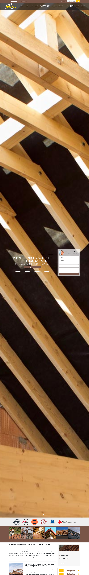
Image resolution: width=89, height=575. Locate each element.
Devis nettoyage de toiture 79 (54, 6)
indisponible (13, 1)
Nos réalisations (32, 267)
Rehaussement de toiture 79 (43, 6)
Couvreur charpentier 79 (77, 6)
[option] (44, 287)
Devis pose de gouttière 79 (49, 6)
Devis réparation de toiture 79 (37, 6)
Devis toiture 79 (32, 6)
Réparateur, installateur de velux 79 (60, 6)
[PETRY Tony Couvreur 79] (10, 6)
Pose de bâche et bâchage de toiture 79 (83, 6)
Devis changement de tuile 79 (26, 6)
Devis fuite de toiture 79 (66, 6)
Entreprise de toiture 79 (71, 6)
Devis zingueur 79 (21, 6)
